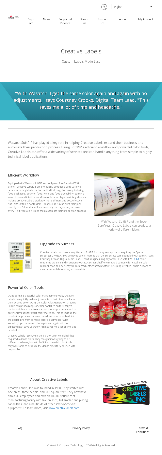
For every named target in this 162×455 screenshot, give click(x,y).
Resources (103, 21)
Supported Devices (65, 21)
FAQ (19, 428)
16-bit (136, 259)
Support (31, 21)
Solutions (84, 21)
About (123, 19)
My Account (145, 19)
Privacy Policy (81, 428)
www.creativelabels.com (64, 408)
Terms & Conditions (143, 430)
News (46, 19)
